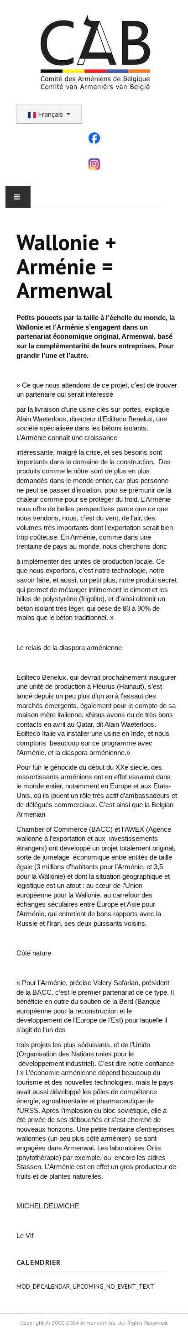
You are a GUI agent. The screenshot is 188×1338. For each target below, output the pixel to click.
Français (50, 114)
